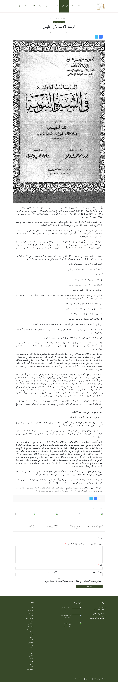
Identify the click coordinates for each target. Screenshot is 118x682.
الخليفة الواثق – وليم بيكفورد (52, 526)
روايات (31, 637)
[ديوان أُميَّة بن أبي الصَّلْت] (25, 518)
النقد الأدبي (30, 642)
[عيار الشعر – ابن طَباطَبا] (76, 610)
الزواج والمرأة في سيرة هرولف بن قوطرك (94, 526)
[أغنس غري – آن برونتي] (76, 618)
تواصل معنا (19, 6)
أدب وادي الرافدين (29, 618)
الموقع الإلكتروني (52, 571)
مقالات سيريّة (30, 669)
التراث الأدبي (65, 6)
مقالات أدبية (30, 624)
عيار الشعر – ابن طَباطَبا (66, 608)
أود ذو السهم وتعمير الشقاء (75, 526)
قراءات (72, 6)
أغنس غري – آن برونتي (66, 615)
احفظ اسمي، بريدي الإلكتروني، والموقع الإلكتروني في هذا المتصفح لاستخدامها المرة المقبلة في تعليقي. (74, 581)
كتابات (33, 6)
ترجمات (40, 6)
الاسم (100, 565)
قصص (31, 664)
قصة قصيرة (31, 656)
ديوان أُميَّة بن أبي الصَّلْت (30, 526)
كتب (32, 640)
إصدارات (26, 6)
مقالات (56, 6)
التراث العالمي (30, 610)
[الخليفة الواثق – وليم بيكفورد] (48, 518)
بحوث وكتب (30, 667)
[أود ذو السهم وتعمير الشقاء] (70, 518)
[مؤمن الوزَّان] (99, 6)
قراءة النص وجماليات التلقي (66, 624)
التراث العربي (56, 22)
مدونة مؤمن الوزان (88, 679)
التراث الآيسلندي (29, 616)
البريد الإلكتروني (97, 571)
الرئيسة (78, 6)
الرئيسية (67, 19)
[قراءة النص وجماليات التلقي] (76, 625)
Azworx (82, 679)
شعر (32, 650)
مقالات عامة (30, 626)
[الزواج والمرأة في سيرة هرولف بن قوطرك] (93, 518)
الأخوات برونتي (47, 6)
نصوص (31, 661)
